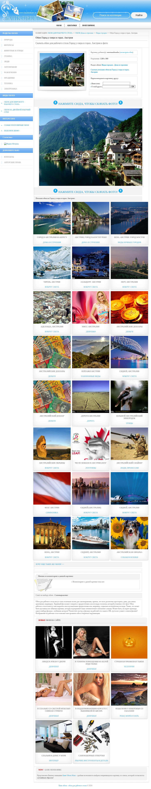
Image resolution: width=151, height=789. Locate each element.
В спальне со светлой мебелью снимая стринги (53, 710)
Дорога (90, 421)
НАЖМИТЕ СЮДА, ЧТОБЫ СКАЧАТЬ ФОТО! (88, 103)
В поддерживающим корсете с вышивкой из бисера (91, 710)
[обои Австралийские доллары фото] (129, 307)
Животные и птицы (13, 51)
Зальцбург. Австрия (91, 282)
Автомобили (10, 67)
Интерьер (53, 761)
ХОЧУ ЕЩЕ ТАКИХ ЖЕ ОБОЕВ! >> (50, 564)
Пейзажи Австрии (90, 371)
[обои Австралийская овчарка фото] (129, 533)
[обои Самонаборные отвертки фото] (91, 736)
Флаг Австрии (52, 507)
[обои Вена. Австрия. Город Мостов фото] (129, 218)
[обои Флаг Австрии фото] (52, 488)
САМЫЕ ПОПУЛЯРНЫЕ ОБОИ (16, 125)
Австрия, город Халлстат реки (90, 237)
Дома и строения (121, 65)
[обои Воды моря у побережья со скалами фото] (129, 689)
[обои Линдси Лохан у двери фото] (54, 642)
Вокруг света (52, 287)
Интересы (9, 45)
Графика (8, 56)
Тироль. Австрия (52, 282)
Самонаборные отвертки (91, 756)
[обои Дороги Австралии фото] (90, 397)
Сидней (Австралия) (90, 507)
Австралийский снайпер (129, 463)
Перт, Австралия (129, 282)
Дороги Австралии (90, 416)
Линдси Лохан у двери (53, 661)
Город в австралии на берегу (52, 237)
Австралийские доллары (129, 327)
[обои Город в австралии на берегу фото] (52, 218)
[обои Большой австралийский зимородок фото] (129, 397)
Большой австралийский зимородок (129, 417)
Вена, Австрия (52, 552)
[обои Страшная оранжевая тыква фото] (129, 642)
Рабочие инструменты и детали (91, 761)
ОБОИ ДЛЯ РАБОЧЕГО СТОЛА (60, 33)
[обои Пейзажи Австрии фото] (90, 352)
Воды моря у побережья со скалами (129, 710)
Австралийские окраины (52, 463)
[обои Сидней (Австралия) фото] (90, 488)
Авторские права (12, 162)
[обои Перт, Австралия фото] (129, 263)
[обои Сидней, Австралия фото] (129, 352)
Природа (8, 40)
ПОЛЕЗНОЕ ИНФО (11, 131)
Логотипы (90, 468)
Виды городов (101, 33)
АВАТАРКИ (72, 25)
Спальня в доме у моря (54, 756)
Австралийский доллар (52, 416)
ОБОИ (58, 25)
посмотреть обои (126, 52)
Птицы (129, 423)
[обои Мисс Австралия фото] (90, 307)
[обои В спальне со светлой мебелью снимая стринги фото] (54, 689)
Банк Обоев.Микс (69, 775)
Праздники (9, 78)
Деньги (129, 332)
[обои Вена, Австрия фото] (52, 533)
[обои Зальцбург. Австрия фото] (90, 263)
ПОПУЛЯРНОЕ (88, 25)
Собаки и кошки (129, 557)
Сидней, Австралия (129, 371)
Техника (8, 83)
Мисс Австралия (90, 327)
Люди (6, 62)
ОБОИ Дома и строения (84, 33)
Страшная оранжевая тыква (129, 661)
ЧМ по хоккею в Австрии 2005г (90, 463)
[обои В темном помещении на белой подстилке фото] (91, 642)
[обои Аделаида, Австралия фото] (52, 307)
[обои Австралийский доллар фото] (52, 397)
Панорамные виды (90, 376)
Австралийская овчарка (129, 552)
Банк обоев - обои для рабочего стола (73, 786)
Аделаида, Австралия (52, 327)
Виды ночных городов (129, 242)
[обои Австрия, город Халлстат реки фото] (90, 218)
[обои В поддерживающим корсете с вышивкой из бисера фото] (91, 689)
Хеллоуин (129, 667)
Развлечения (10, 72)
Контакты (9, 157)
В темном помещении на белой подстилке (91, 662)
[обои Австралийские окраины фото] (52, 444)
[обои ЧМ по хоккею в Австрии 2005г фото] (90, 444)
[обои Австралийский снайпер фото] (129, 444)
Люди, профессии (129, 468)
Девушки (91, 332)
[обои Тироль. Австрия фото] (52, 263)
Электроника (10, 89)
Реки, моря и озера (129, 716)
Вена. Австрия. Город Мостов (129, 237)
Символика (52, 513)
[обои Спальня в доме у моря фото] (54, 736)
